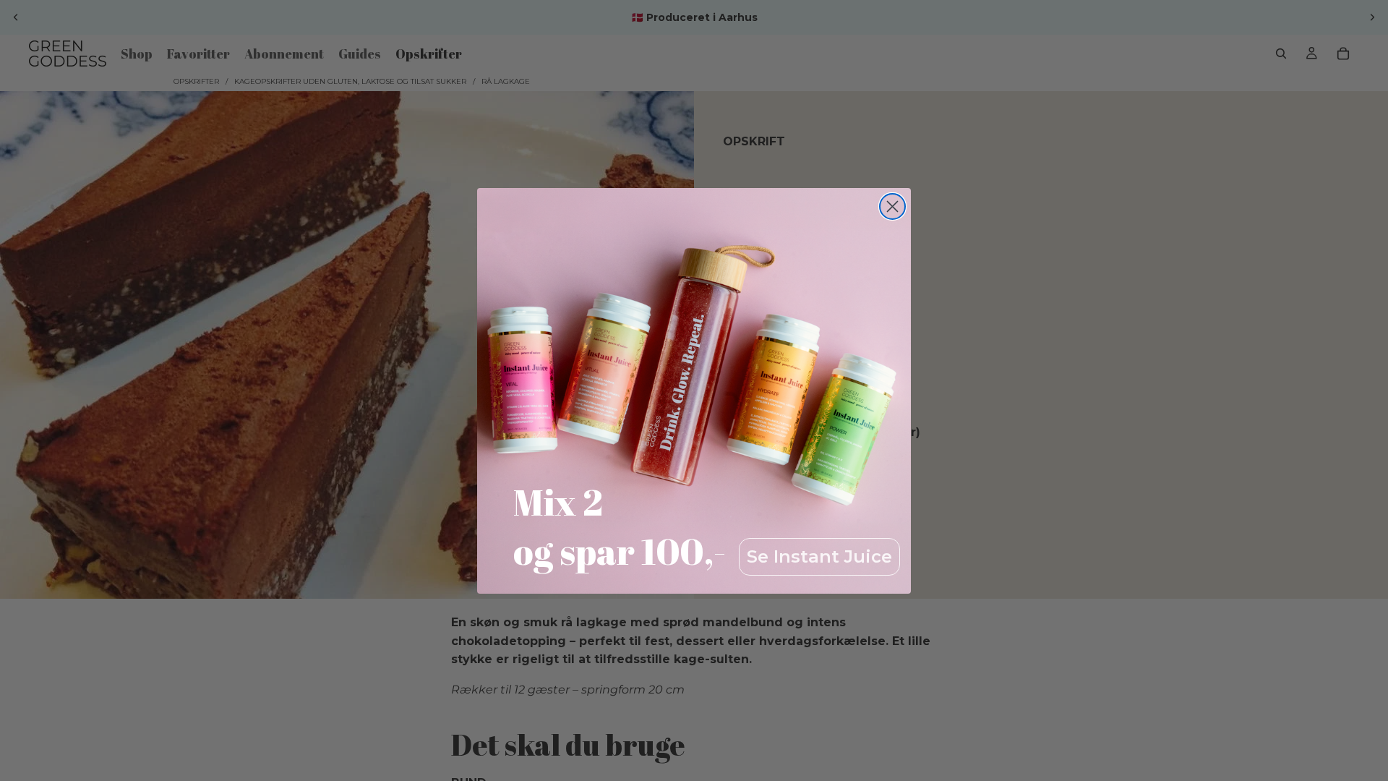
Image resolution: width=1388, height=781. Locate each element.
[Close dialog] (892, 206)
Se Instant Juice (819, 556)
